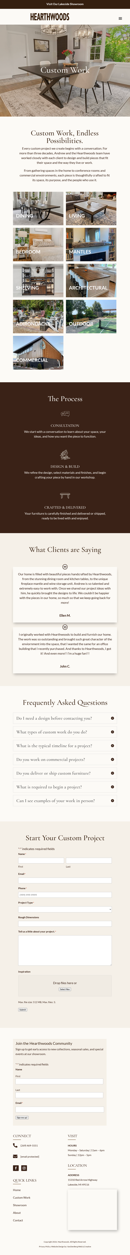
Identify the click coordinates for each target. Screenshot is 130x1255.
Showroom (20, 1205)
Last (68, 866)
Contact (18, 1220)
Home (17, 1190)
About (17, 1212)
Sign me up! (22, 1117)
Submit (23, 1009)
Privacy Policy (44, 1246)
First (20, 866)
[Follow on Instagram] (24, 1168)
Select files (65, 989)
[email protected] (29, 1156)
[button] (38, 208)
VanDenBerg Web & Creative (79, 1246)
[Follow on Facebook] (16, 1168)
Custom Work (21, 1197)
